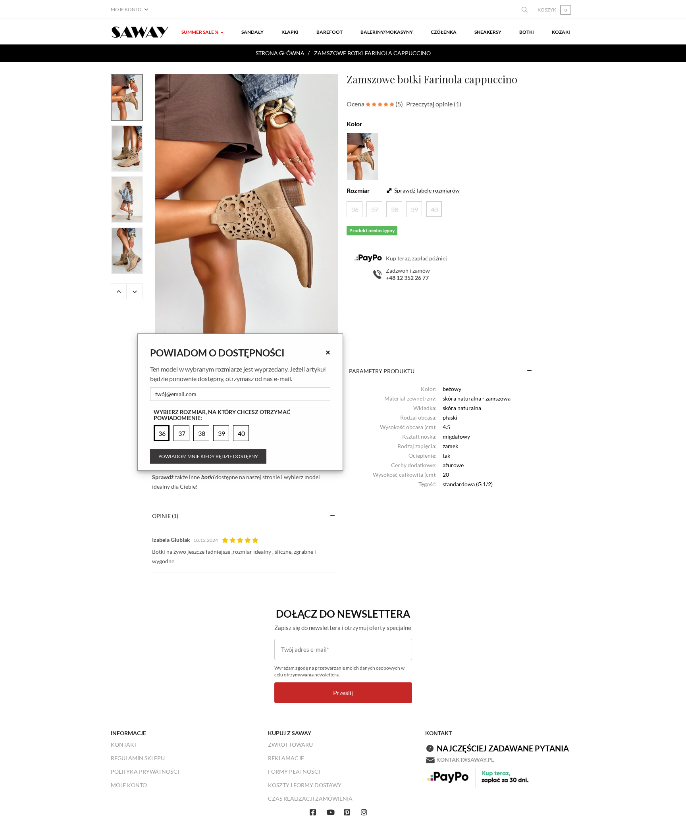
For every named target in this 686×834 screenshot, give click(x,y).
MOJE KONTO (129, 785)
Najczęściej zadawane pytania (503, 748)
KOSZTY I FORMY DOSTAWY (304, 785)
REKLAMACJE (286, 758)
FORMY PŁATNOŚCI (294, 771)
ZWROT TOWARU (290, 744)
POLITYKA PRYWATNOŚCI (145, 771)
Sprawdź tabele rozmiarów (427, 190)
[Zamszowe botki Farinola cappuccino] (246, 211)
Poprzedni (119, 291)
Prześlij (343, 692)
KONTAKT (124, 744)
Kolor (354, 123)
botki (207, 477)
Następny (135, 291)
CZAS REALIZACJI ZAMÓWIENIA (310, 798)
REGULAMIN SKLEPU (138, 758)
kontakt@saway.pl (465, 759)
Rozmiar (358, 190)
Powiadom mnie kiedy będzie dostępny (208, 456)
